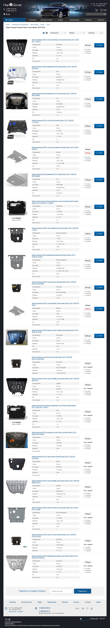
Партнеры (65, 602)
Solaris (48, 24)
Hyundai (42, 24)
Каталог (10, 20)
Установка (88, 20)
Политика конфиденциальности (13, 622)
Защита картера (34, 24)
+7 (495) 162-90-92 (11, 9)
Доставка (87, 49)
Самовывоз (88, 51)
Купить (101, 45)
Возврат (98, 602)
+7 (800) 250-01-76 (11, 11)
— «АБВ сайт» (97, 618)
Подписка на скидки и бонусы (32, 591)
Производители (74, 20)
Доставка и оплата (46, 20)
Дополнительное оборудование (20, 24)
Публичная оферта (9, 623)
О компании (32, 20)
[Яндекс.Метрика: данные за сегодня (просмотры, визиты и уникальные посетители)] (84, 619)
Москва (8, 14)
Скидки (60, 20)
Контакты (101, 20)
